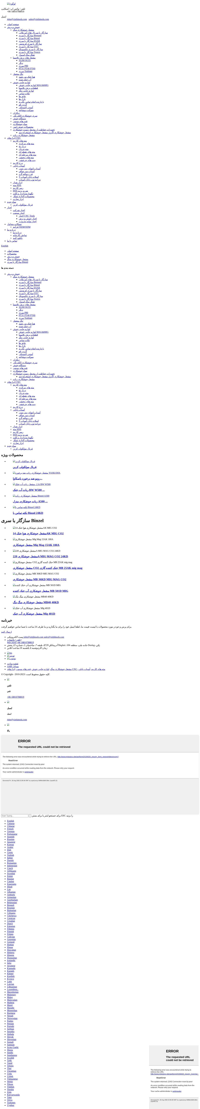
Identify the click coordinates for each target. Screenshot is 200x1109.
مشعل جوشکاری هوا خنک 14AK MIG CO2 (38, 533)
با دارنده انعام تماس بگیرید (31, 102)
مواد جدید (11, 202)
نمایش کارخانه (20, 235)
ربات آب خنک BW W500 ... (29, 490)
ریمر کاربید (18, 188)
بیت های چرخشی (27, 160)
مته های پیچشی (26, 157)
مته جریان (24, 149)
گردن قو (23, 104)
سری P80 (23, 66)
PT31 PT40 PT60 (27, 68)
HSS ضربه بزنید (20, 191)
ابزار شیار (17, 182)
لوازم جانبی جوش (21, 82)
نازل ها (22, 99)
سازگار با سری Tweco (29, 52)
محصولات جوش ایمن (23, 127)
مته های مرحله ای (27, 154)
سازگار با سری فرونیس (30, 44)
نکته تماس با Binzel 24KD (28, 512)
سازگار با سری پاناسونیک (31, 49)
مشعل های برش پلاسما (24, 57)
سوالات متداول (14, 224)
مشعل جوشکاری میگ (23, 30)
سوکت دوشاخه (26, 110)
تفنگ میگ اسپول (27, 55)
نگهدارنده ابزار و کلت (23, 193)
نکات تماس (24, 93)
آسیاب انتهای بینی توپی (29, 168)
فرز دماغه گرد (26, 174)
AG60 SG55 (25, 60)
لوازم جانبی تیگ (26, 91)
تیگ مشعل (18, 74)
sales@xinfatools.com (39, 19)
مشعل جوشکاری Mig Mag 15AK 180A (36, 545)
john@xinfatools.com (17, 19)
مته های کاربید (20, 141)
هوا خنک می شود (27, 77)
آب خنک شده (25, 79)
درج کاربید (18, 163)
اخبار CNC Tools (27, 216)
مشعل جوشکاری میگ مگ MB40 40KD (36, 602)
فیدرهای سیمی (20, 121)
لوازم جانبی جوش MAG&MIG (33, 85)
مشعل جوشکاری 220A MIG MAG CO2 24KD (40, 556)
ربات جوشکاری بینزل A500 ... (30, 501)
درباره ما (11, 229)
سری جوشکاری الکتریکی (25, 116)
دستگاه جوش (19, 118)
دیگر (21, 63)
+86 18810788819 (15, 697)
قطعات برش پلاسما (28, 88)
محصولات (12, 253)
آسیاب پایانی (19, 166)
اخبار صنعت (18, 213)
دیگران (16, 113)
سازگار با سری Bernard (30, 35)
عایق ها (22, 96)
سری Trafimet (25, 71)
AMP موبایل (13, 666)
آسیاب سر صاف (27, 171)
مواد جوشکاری (20, 124)
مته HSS (17, 185)
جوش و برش (13, 27)
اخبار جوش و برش (28, 218)
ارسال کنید (6, 632)
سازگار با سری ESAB (29, 41)
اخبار (9, 207)
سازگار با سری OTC (29, 46)
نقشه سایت (12, 663)
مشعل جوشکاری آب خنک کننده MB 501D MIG (40, 590)
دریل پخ (22, 146)
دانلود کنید (17, 238)
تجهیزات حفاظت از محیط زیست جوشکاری (34, 129)
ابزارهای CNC (14, 138)
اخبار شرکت (19, 210)
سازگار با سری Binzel (29, 38)
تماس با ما (12, 241)
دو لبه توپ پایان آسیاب (30, 179)
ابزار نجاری (18, 199)
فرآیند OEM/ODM (21, 227)
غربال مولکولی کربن (23, 204)
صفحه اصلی (13, 24)
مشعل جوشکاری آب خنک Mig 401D (34, 613)
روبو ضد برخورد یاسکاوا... (27, 478)
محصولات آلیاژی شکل (23, 196)
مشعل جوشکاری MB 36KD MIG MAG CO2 (39, 579)
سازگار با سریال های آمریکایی (33, 32)
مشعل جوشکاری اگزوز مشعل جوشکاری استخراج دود (45, 132)
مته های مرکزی (26, 143)
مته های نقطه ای (27, 152)
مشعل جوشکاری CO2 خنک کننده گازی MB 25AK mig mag (47, 567)
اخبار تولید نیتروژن (27, 221)
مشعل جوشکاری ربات (24, 135)
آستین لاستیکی (26, 107)
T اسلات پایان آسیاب (29, 177)
